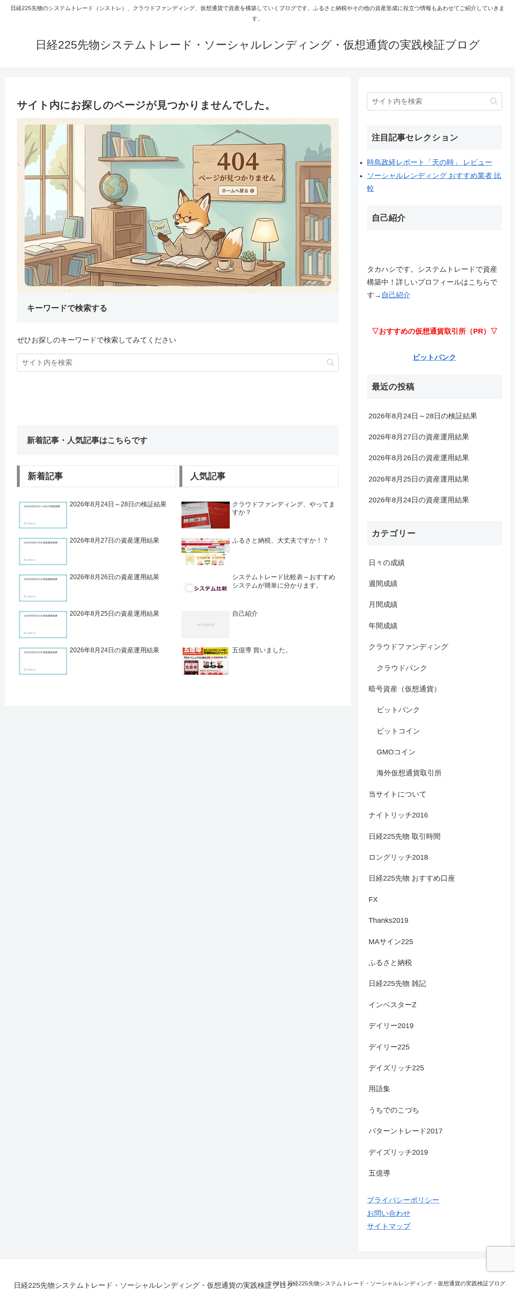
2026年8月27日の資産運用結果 (419, 437)
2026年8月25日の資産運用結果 (419, 479)
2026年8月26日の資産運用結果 (419, 458)
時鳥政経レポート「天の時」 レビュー (429, 162)
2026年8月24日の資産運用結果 (419, 500)
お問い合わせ (388, 1213)
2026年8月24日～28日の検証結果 (423, 416)
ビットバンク (434, 357)
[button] (330, 362)
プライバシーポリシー (403, 1200)
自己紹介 (395, 295)
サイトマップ (388, 1226)
